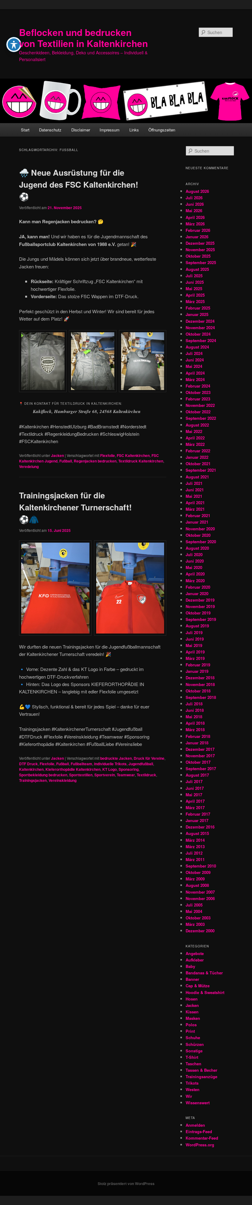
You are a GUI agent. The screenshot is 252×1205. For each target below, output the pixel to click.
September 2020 (201, 541)
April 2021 (195, 502)
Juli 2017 (194, 781)
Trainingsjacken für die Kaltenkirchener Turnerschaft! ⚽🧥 (75, 507)
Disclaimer (80, 130)
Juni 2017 (195, 788)
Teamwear (126, 775)
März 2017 (195, 807)
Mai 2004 (194, 911)
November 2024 (200, 327)
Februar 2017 (198, 814)
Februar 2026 (198, 230)
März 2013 (195, 846)
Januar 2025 (197, 314)
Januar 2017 (197, 820)
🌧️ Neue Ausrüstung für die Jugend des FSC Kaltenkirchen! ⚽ (78, 184)
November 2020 (200, 529)
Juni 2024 (195, 360)
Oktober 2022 (198, 412)
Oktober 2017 (198, 762)
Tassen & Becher (201, 1070)
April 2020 (195, 574)
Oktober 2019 (198, 613)
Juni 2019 (195, 639)
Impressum (110, 130)
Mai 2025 (194, 288)
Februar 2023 (198, 399)
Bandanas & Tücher (204, 973)
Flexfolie (107, 455)
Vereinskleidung (63, 780)
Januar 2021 (197, 522)
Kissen (192, 1012)
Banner (192, 979)
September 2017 (201, 768)
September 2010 (201, 866)
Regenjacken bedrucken (95, 461)
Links (134, 130)
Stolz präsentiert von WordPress (126, 1183)
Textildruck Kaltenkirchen (140, 461)
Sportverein (104, 775)
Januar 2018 (197, 743)
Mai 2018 (194, 716)
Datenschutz (50, 130)
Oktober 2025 (198, 256)
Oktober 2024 (198, 334)
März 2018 (195, 729)
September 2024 (201, 340)
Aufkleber (195, 960)
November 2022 (200, 405)
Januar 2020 (197, 593)
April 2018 (195, 723)
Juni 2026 (195, 204)
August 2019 (197, 626)
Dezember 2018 (200, 677)
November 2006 (200, 898)
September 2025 (201, 262)
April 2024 (195, 373)
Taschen (193, 1064)
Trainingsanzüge (201, 1076)
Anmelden (195, 1125)
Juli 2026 (194, 198)
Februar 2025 (198, 308)
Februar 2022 (198, 451)
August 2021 (197, 477)
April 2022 (195, 438)
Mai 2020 (194, 567)
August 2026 (197, 191)
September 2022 (201, 418)
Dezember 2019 (200, 600)
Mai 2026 (194, 210)
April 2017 (195, 801)
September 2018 (201, 697)
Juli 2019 (194, 632)
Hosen (192, 999)
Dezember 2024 (200, 321)
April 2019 (195, 652)
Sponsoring (129, 769)
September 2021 (201, 470)
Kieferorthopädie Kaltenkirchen (72, 769)
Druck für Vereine (149, 758)
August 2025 (197, 269)
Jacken (57, 455)
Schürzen (195, 1044)
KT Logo (109, 769)
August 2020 (197, 548)
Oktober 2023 (198, 392)
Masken (193, 1018)
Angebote (195, 953)
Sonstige (194, 1051)
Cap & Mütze (198, 986)
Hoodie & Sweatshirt (205, 992)
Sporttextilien (81, 775)
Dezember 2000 (200, 931)
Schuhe (193, 1037)
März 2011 (195, 859)
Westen (192, 1089)
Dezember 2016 (200, 827)
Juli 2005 (194, 905)
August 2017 (197, 775)
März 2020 (195, 580)
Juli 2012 (194, 853)
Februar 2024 (198, 386)
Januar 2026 (197, 237)
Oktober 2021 (198, 463)
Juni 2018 (195, 710)
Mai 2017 (194, 794)
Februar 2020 (198, 587)
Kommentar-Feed (202, 1138)
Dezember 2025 (200, 243)
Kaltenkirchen (31, 769)
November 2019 (200, 606)
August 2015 (197, 833)
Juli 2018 (194, 704)
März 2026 (195, 224)
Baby (190, 966)
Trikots (192, 1083)
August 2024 (197, 347)
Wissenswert (198, 1103)
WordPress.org (200, 1145)
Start (25, 130)
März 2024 (195, 379)
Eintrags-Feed (199, 1131)
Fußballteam (81, 763)
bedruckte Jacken (116, 758)
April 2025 (195, 295)
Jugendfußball (140, 763)
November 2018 (200, 684)
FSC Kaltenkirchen (133, 455)
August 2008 (197, 885)
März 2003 (195, 924)
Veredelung (29, 466)
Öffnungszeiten (161, 130)
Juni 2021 (195, 490)
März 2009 (195, 879)
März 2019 (195, 658)
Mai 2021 (194, 496)
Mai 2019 (194, 645)
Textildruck (146, 775)
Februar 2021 (198, 515)
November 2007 (200, 892)
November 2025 (200, 249)
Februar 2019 (198, 665)
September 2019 (201, 619)
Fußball (65, 461)
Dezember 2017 (200, 749)
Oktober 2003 (198, 918)
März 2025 (195, 301)
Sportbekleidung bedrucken (43, 775)
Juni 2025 (195, 282)
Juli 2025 (194, 276)
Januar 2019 (197, 671)
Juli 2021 (194, 483)
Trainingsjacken (33, 780)
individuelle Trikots (110, 763)
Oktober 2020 (198, 535)
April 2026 (195, 217)
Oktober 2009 (198, 872)
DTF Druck (28, 763)
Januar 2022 (197, 457)
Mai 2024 (194, 366)
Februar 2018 (198, 736)
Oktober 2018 (198, 691)
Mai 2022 (194, 431)
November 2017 (200, 755)
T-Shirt (192, 1057)
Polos (191, 1025)
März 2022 (195, 444)
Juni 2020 (195, 561)
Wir (189, 1096)
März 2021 (195, 509)
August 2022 (197, 425)
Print (190, 1031)
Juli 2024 (194, 353)
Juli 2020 (194, 554)
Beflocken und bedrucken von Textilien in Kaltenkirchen (83, 37)
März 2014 (195, 840)
